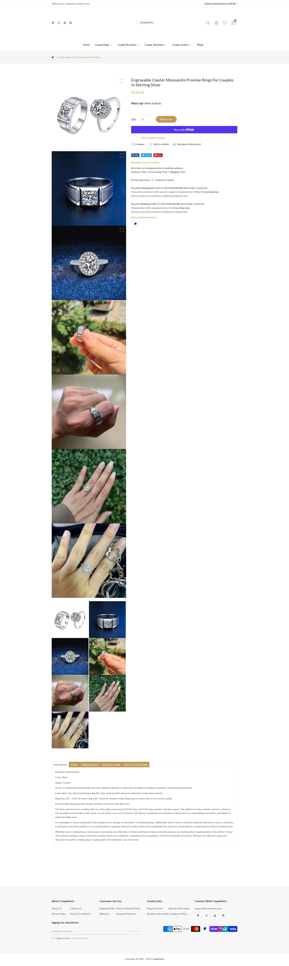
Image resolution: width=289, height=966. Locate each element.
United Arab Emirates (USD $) (220, 3)
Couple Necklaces (154, 44)
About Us (57, 908)
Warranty (104, 913)
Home (86, 44)
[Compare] (138, 144)
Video (74, 764)
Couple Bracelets (127, 44)
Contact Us (76, 908)
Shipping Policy (107, 908)
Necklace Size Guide (157, 913)
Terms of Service (79, 938)
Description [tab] (60, 764)
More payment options (153, 137)
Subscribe (135, 931)
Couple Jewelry (180, 44)
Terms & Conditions (80, 913)
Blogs (200, 44)
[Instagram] (59, 22)
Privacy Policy (59, 913)
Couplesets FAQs (178, 913)
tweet (148, 155)
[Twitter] (53, 22)
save (159, 155)
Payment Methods (126, 913)
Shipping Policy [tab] (90, 764)
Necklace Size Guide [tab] (136, 764)
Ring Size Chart (155, 908)
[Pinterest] (70, 22)
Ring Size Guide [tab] (111, 764)
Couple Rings (102, 44)
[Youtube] (65, 22)
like (136, 155)
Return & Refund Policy (128, 908)
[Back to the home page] (53, 57)
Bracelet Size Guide (179, 908)
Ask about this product (189, 144)
